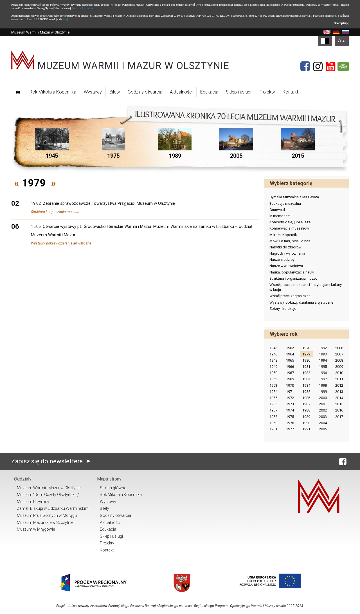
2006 (339, 348)
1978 (306, 348)
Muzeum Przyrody (33, 501)
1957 (273, 410)
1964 (290, 354)
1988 (306, 410)
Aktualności (181, 92)
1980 (306, 360)
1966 (290, 366)
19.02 (36, 203)
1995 (323, 366)
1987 (306, 404)
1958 (273, 417)
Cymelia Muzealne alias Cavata (294, 197)
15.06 (36, 226)
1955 (273, 398)
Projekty (267, 92)
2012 (339, 385)
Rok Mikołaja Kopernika (53, 92)
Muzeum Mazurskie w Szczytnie (45, 522)
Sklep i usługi (238, 92)
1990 (306, 423)
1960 (273, 423)
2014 (339, 398)
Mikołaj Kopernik (283, 235)
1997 (323, 379)
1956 (273, 404)
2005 (323, 429)
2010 (339, 373)
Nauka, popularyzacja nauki (291, 272)
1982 (306, 373)
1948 (273, 360)
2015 (339, 404)
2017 (339, 417)
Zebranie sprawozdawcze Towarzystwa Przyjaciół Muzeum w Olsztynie (109, 203)
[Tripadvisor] (343, 66)
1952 (273, 379)
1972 (290, 398)
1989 (306, 417)
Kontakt (290, 92)
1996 (323, 373)
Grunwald (277, 210)
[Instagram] (317, 66)
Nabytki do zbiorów (285, 247)
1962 (290, 348)
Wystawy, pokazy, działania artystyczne (61, 243)
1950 (273, 373)
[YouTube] (330, 66)
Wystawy (93, 92)
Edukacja (209, 92)
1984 (306, 385)
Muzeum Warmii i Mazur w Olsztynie (48, 488)
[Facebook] (305, 66)
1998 (323, 385)
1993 (323, 354)
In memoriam (280, 216)
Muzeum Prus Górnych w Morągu (47, 515)
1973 (290, 404)
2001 (323, 404)
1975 (290, 417)
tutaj (65, 19)
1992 (323, 348)
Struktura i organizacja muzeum (55, 212)
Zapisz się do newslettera (47, 461)
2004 (323, 423)
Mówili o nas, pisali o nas (289, 241)
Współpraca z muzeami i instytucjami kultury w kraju (305, 287)
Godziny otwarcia (145, 92)
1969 (290, 379)
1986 (306, 398)
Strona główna (113, 488)
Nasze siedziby (281, 259)
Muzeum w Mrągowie (36, 529)
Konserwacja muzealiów (289, 228)
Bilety (114, 92)
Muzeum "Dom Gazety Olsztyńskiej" (48, 494)
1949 (273, 366)
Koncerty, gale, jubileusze (289, 222)
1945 (273, 348)
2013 (339, 392)
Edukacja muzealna (285, 203)
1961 (273, 429)
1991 (306, 429)
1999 (323, 392)
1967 (290, 373)
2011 (339, 379)
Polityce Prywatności (84, 8)
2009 (339, 366)
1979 (306, 354)
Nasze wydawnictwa (286, 266)
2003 (323, 417)
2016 (339, 410)
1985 (306, 392)
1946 (273, 354)
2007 (339, 354)
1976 (290, 423)
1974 (290, 410)
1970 (290, 385)
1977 (290, 429)
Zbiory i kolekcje (282, 308)
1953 (273, 385)
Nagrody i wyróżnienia (287, 253)
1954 (273, 392)
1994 (323, 360)
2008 (339, 360)
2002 (323, 410)
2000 (323, 398)
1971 (290, 392)
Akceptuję (341, 23)
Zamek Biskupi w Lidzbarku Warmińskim (53, 508)
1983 (306, 379)
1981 (306, 366)
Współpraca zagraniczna (289, 296)
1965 (290, 360)
